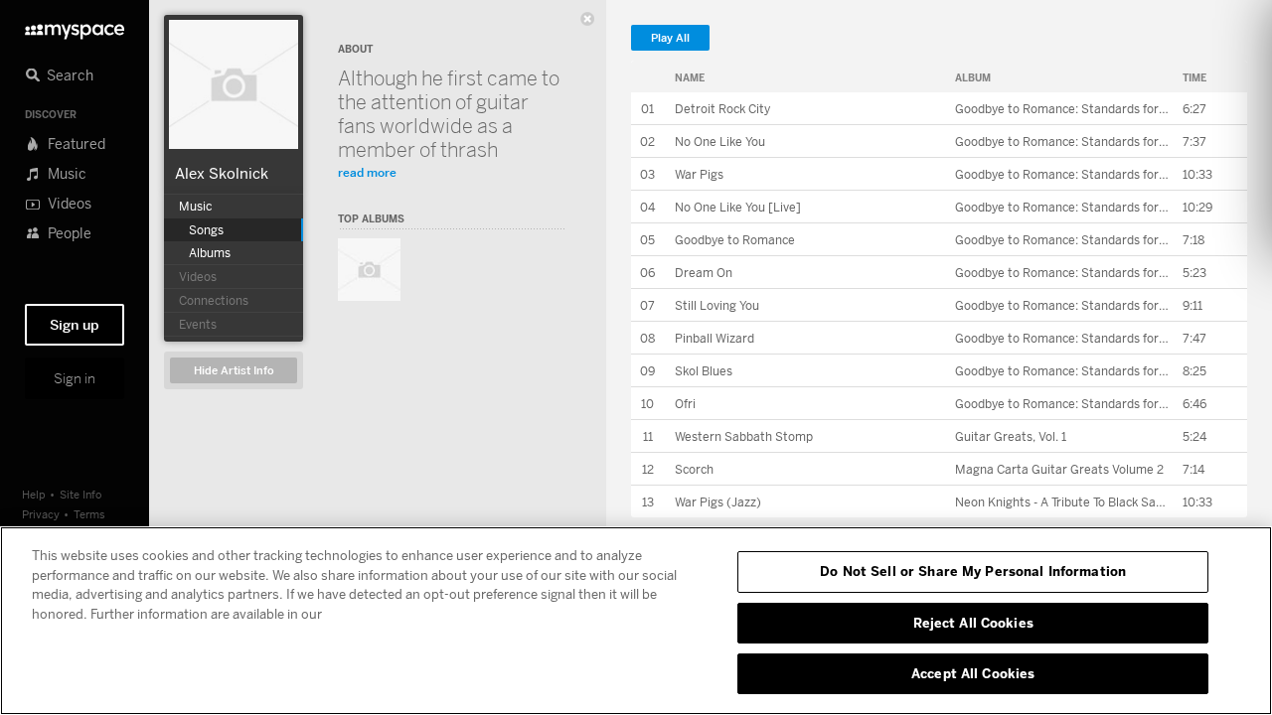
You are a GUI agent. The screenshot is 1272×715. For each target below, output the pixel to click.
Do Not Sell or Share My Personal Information (973, 571)
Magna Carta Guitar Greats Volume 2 (1059, 469)
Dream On (703, 272)
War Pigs (699, 174)
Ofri (685, 403)
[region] (636, 620)
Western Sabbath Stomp (744, 436)
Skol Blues (703, 370)
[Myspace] (74, 26)
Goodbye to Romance (735, 239)
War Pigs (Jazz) (718, 502)
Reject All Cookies (973, 623)
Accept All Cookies (972, 673)
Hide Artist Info (234, 370)
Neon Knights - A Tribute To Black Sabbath (1072, 502)
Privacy (41, 513)
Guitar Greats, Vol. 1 (1010, 436)
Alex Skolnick (221, 173)
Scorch (694, 469)
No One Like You (720, 141)
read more (367, 172)
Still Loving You (717, 305)
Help (34, 494)
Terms (89, 513)
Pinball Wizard (714, 338)
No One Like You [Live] (738, 207)
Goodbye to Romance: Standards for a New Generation (1109, 108)
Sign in (74, 378)
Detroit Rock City (722, 108)
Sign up (74, 325)
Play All (670, 38)
